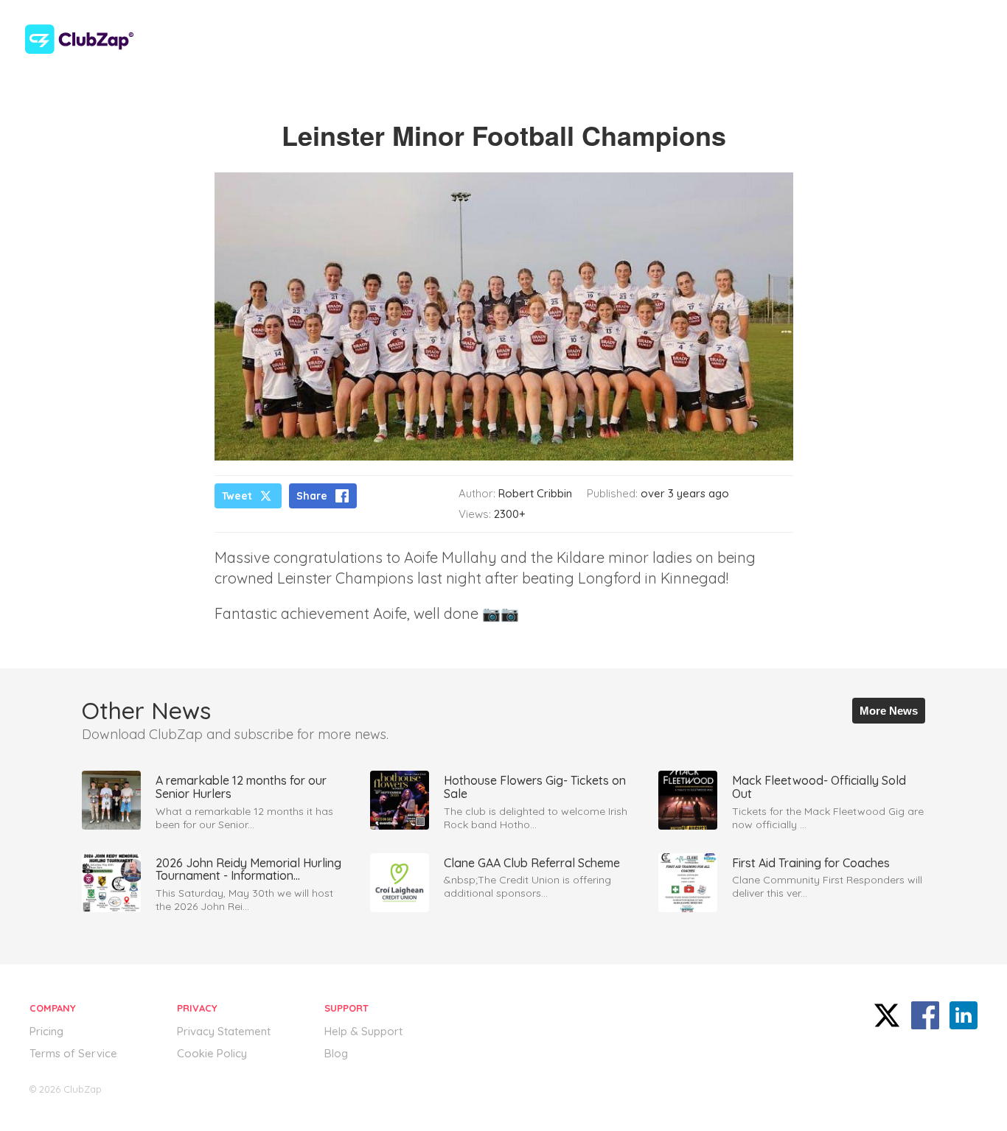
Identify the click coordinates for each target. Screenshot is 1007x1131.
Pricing (46, 1031)
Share (311, 496)
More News (889, 710)
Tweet (237, 496)
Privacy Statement (224, 1031)
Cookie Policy (212, 1053)
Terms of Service (73, 1053)
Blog (336, 1053)
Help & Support (363, 1031)
